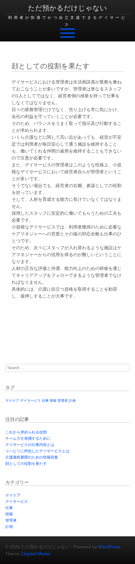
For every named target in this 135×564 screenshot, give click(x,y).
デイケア (12, 400)
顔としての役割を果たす (26, 463)
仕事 (45, 400)
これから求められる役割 (26, 432)
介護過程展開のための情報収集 (31, 457)
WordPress (109, 546)
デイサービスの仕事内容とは (29, 445)
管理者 (62, 400)
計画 (72, 400)
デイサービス (30, 400)
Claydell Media (35, 553)
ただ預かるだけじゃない (67, 8)
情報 (53, 400)
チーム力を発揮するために (28, 438)
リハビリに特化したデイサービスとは (37, 451)
